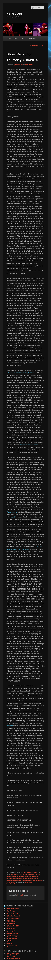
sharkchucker (22, 878)
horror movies (11, 876)
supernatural (16, 881)
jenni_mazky (29, 65)
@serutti (13, 517)
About (16, 38)
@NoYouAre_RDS (13, 926)
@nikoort (10, 725)
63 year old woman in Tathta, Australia (21, 373)
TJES (23, 38)
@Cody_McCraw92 (13, 913)
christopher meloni (17, 874)
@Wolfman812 (12, 946)
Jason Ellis (20, 876)
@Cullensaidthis (13, 918)
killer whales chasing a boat (28, 445)
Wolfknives (31, 38)
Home (9, 38)
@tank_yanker (12, 938)
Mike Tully (28, 876)
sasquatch (35, 876)
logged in (20, 895)
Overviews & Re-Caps (29, 872)
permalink (28, 883)
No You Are (14, 14)
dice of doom (35, 874)
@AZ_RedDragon (13, 908)
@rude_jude (11, 931)
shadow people (12, 878)
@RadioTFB (11, 928)
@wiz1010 (10, 943)
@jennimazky (11, 923)
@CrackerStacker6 (13, 916)
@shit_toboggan (13, 936)
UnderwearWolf (27, 881)
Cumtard (28, 874)
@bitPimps (11, 911)
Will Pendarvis (38, 881)
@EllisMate (11, 921)
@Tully (9, 941)
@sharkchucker (12, 512)
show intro (31, 878)
